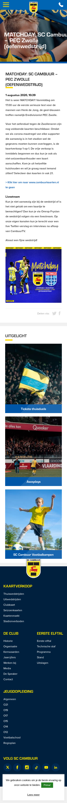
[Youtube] (46, 767)
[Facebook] (17, 767)
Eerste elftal (50, 633)
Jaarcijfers (9, 657)
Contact (8, 679)
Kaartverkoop (17, 585)
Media (7, 668)
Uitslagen (42, 663)
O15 (5, 721)
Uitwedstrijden (12, 599)
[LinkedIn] (56, 767)
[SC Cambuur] (33, 7)
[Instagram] (27, 767)
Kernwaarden (11, 652)
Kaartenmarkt (11, 616)
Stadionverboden (13, 621)
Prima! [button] (47, 785)
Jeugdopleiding (18, 691)
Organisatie (10, 646)
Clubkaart (9, 605)
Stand (40, 657)
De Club (10, 633)
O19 (5, 710)
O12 (5, 732)
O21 (5, 704)
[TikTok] (36, 767)
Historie (8, 641)
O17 (5, 715)
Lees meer (33, 794)
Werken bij (9, 663)
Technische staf (46, 646)
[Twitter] (7, 767)
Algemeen (9, 699)
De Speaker (10, 674)
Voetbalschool (12, 737)
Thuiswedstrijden (13, 594)
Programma (44, 652)
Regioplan (9, 743)
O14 (5, 726)
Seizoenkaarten (12, 610)
